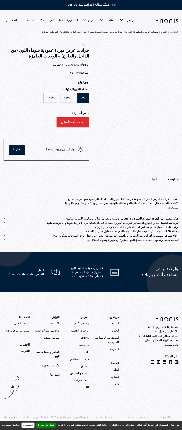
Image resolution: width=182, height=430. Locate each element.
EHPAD (85, 337)
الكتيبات (55, 323)
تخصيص (28, 425)
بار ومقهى (83, 345)
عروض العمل (22, 323)
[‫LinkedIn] (164, 362)
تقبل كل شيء (46, 425)
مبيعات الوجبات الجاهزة (146, 32)
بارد (117, 384)
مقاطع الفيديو (52, 337)
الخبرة (115, 330)
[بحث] (5, 20)
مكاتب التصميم (35, 20)
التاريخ (115, 323)
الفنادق (85, 366)
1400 (50, 98)
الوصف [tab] (172, 179)
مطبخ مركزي (81, 323)
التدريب (25, 351)
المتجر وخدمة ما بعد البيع (63, 20)
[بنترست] (158, 362)
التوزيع (163, 32)
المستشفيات (81, 380)
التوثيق (56, 317)
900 (83, 98)
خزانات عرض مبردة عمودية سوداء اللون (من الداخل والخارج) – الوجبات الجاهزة (82, 32)
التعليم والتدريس (79, 373)
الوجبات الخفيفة (80, 330)
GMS (86, 352)
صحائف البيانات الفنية (47, 330)
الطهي (115, 369)
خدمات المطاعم (79, 359)
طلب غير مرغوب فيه (18, 330)
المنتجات (114, 363)
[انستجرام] (176, 362)
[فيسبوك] (170, 362)
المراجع (84, 317)
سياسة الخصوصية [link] (10, 425)
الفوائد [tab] (153, 179)
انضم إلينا (24, 317)
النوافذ (128, 32)
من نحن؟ (113, 317)
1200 (67, 98)
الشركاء (114, 349)
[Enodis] (167, 20)
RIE (87, 387)
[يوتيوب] (152, 362)
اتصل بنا (54, 374)
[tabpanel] (91, 219)
